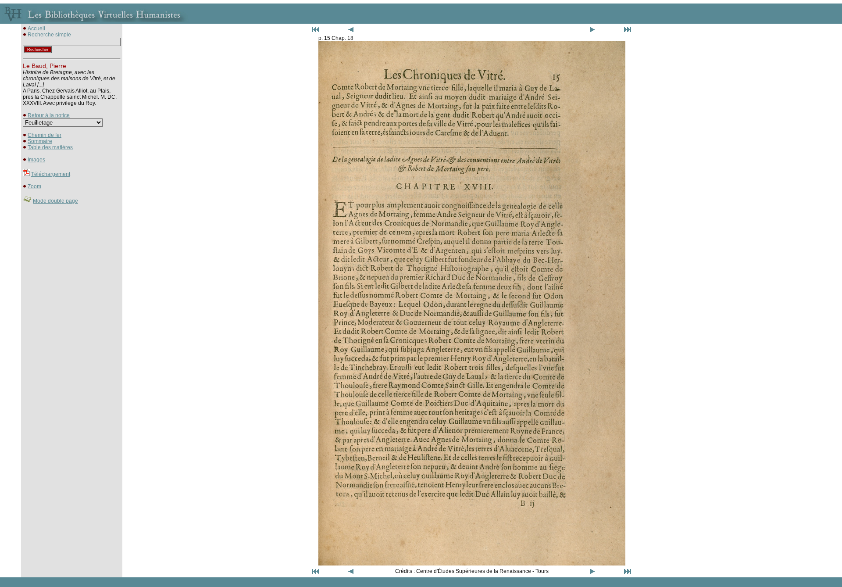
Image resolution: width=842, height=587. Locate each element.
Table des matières (50, 147)
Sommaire (40, 141)
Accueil (36, 28)
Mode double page (55, 201)
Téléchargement (50, 174)
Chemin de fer (44, 135)
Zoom (34, 186)
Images (36, 160)
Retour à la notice (49, 115)
